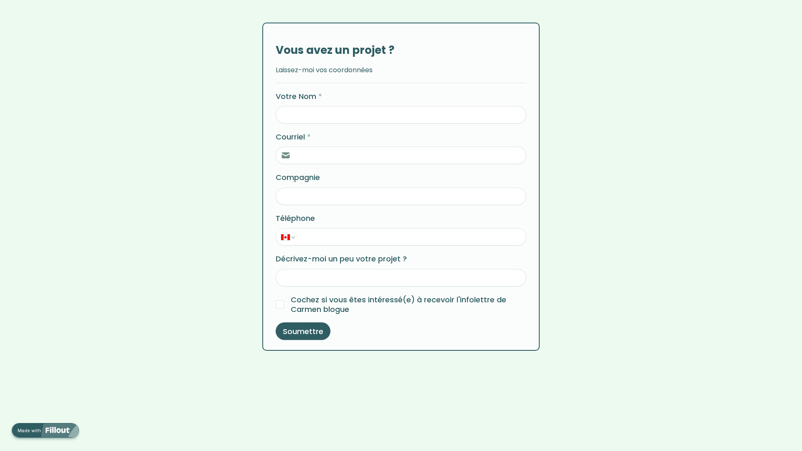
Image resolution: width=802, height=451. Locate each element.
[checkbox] (280, 304)
